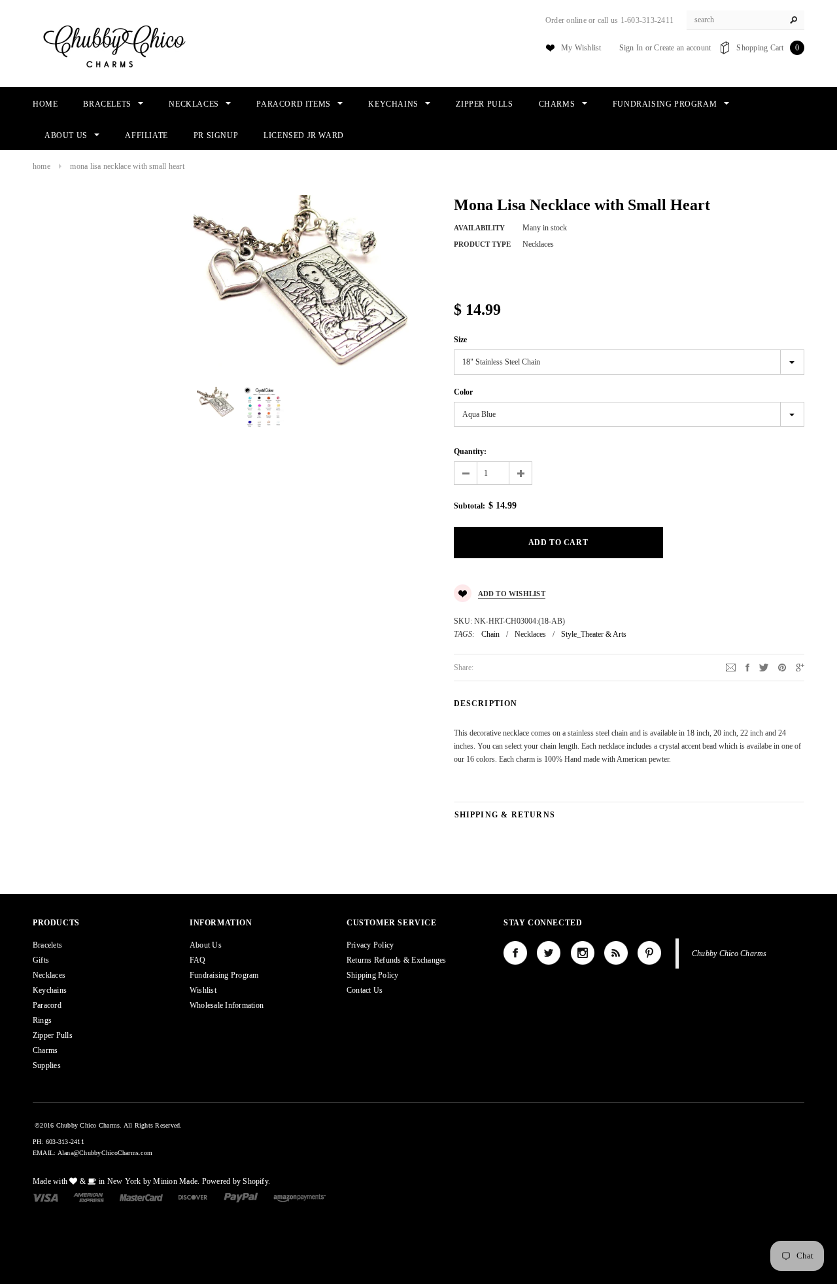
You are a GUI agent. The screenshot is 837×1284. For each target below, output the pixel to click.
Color (463, 392)
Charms (45, 1050)
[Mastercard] (141, 1197)
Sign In (631, 47)
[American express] (88, 1197)
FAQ (198, 960)
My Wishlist (581, 47)
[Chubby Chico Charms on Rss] (616, 953)
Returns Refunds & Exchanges (396, 960)
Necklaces (530, 634)
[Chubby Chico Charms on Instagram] (582, 953)
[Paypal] (241, 1197)
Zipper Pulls (53, 1035)
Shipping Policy (373, 975)
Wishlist (203, 990)
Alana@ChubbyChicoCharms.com (105, 1152)
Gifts (41, 960)
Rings (42, 1020)
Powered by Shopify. (236, 1181)
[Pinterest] (782, 666)
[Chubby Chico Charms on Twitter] (548, 953)
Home (41, 166)
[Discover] (193, 1197)
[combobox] (745, 20)
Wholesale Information (227, 1005)
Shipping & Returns (505, 814)
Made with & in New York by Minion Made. (116, 1181)
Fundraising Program (224, 975)
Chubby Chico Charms (729, 953)
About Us (206, 945)
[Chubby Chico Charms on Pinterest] (649, 953)
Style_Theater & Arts (593, 634)
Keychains (50, 990)
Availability (479, 228)
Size (460, 339)
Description (486, 703)
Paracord (47, 1005)
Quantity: (470, 451)
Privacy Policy (370, 945)
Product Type (482, 244)
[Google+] (800, 666)
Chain (490, 634)
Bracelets (47, 945)
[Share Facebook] (747, 666)
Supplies (47, 1065)
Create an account (682, 47)
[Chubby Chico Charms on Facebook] (515, 953)
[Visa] (45, 1197)
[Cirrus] (299, 1197)
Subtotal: (469, 505)
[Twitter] (763, 666)
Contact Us (365, 990)
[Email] (731, 666)
